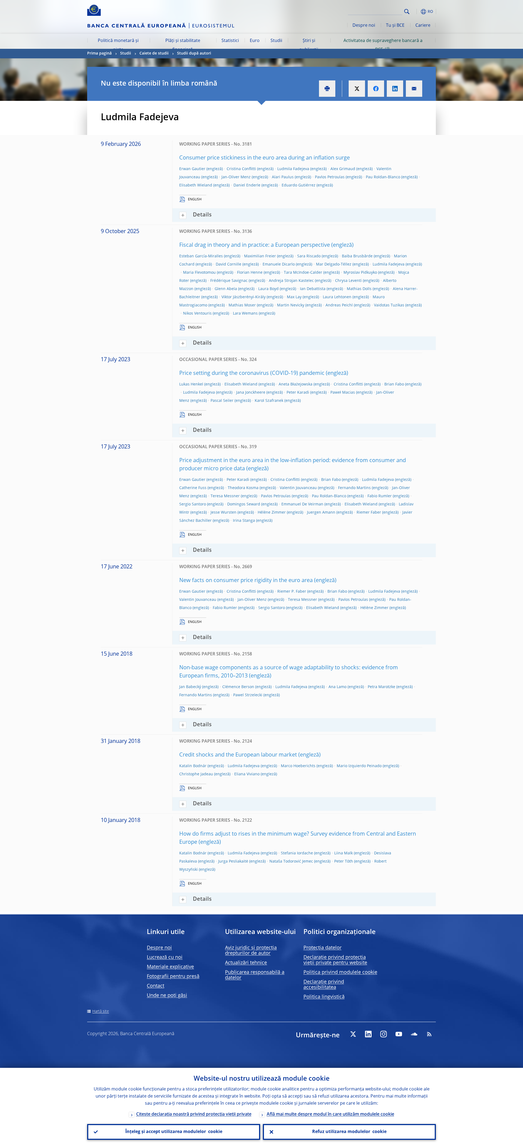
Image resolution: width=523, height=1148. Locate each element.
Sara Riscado (309, 256)
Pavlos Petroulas (330, 177)
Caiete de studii (154, 53)
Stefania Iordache (297, 853)
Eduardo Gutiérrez (298, 185)
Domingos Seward (243, 504)
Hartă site (100, 1011)
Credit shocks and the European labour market (238, 755)
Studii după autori (194, 53)
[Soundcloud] (414, 1034)
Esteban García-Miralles (201, 256)
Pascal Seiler (222, 401)
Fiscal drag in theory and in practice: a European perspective (254, 245)
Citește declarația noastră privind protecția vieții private (193, 1114)
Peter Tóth (343, 861)
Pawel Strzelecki (247, 695)
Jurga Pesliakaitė (233, 861)
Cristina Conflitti (241, 169)
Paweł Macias (342, 392)
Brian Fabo (394, 384)
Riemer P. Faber (291, 591)
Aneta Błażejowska (295, 384)
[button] (417, 11)
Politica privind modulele (340, 972)
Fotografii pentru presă (173, 976)
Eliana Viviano (247, 774)
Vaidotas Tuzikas (389, 305)
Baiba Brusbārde (357, 256)
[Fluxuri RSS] (429, 1034)
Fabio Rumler (379, 496)
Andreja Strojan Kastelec (291, 281)
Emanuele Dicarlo (279, 264)
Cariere (422, 25)
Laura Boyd (268, 289)
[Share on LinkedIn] (395, 88)
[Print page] (327, 88)
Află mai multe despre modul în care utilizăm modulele (330, 1114)
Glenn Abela (226, 289)
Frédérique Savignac (229, 281)
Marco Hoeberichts (298, 766)
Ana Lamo (337, 687)
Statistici (230, 41)
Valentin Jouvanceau (298, 488)
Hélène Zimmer (272, 512)
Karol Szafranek (269, 401)
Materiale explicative (170, 967)
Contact (155, 986)
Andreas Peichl (339, 305)
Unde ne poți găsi (167, 995)
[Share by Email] (414, 88)
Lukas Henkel (191, 384)
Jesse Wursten (223, 512)
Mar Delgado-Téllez (333, 264)
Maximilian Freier (260, 256)
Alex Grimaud (342, 169)
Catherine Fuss (192, 488)
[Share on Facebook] (376, 88)
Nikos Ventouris (197, 313)
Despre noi (363, 25)
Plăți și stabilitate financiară (182, 45)
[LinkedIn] (368, 1034)
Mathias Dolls (359, 289)
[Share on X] (357, 88)
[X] (353, 1034)
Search (406, 11)
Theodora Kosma (243, 488)
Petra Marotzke (381, 687)
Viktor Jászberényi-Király (243, 297)
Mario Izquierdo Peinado (359, 766)
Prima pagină (99, 53)
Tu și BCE (395, 25)
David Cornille (228, 264)
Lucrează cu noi (165, 957)
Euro (255, 41)
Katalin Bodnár (192, 766)
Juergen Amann (321, 512)
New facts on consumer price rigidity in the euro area (246, 580)
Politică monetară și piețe (118, 45)
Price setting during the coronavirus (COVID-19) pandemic (251, 373)
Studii (276, 41)
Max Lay (294, 297)
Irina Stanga (244, 521)
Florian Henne (250, 273)
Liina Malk (343, 853)
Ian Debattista (313, 289)
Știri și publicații (308, 45)
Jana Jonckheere (250, 392)
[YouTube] (398, 1034)
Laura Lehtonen (337, 297)
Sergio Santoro (192, 504)
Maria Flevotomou (199, 273)
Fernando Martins (354, 488)
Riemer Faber (369, 512)
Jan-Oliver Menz (236, 177)
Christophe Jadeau (196, 774)
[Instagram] (383, 1034)
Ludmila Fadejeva (293, 169)
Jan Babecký (190, 687)
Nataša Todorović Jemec (291, 861)
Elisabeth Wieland (195, 185)
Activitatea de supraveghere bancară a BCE (382, 45)
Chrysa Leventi (348, 281)
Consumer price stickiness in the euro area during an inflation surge (264, 158)
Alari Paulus (283, 177)
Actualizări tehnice (246, 962)
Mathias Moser (242, 305)
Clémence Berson (238, 687)
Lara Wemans (245, 313)
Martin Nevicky (290, 305)
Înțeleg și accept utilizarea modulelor (173, 1132)
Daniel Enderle (246, 185)
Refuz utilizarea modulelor (349, 1132)
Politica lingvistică (324, 997)
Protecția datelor (322, 947)
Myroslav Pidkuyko (360, 273)
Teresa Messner (225, 496)
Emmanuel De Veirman (302, 504)
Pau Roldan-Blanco (383, 177)
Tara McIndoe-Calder (303, 273)
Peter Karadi (298, 392)
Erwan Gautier (192, 169)
